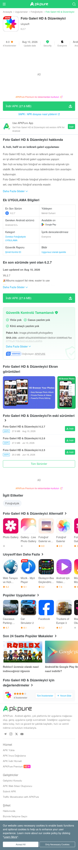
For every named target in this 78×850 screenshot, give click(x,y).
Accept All (21, 844)
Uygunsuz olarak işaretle (54, 251)
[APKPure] (39, 4)
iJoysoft (25, 24)
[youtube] (22, 734)
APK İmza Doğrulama (14, 755)
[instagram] (11, 734)
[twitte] (16, 734)
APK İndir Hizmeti (12, 761)
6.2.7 (12, 213)
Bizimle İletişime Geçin (15, 816)
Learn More (10, 837)
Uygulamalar (21, 11)
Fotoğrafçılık (37, 11)
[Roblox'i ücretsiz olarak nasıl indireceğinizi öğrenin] (23, 652)
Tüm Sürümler (39, 463)
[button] (48, 43)
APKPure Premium (13, 766)
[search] (74, 4)
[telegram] (5, 734)
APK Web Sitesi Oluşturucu (17, 786)
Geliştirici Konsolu (12, 780)
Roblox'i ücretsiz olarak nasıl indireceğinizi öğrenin (21, 669)
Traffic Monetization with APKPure (21, 796)
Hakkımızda (9, 811)
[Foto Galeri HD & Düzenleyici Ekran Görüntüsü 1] (66, 392)
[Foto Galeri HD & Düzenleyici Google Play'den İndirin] (49, 224)
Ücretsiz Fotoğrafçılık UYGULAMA (15, 238)
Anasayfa (7, 11)
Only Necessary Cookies (57, 844)
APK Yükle (9, 750)
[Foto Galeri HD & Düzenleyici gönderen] (29, 392)
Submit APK (9, 791)
